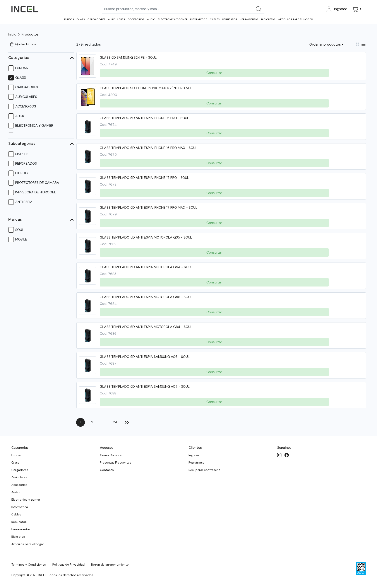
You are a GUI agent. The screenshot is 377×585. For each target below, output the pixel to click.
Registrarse (196, 462)
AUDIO (151, 19)
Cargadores (19, 470)
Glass (15, 462)
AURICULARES (116, 19)
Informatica (19, 507)
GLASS (81, 19)
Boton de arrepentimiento (110, 564)
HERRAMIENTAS (249, 19)
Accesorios (19, 485)
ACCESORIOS (136, 19)
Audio (15, 492)
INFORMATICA (198, 19)
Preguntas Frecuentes (115, 462)
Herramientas (21, 529)
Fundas (16, 455)
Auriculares (19, 477)
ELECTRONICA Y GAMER (173, 19)
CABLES (215, 19)
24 (115, 422)
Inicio (12, 34)
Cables (16, 514)
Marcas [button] (15, 219)
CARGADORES (96, 19)
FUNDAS (69, 19)
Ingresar (194, 455)
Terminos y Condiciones (28, 564)
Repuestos (19, 522)
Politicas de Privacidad (68, 564)
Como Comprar (111, 455)
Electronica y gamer (25, 499)
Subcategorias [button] (21, 143)
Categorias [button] (18, 57)
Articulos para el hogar (27, 544)
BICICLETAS (268, 19)
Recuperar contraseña (204, 470)
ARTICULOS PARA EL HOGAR (295, 19)
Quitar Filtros (25, 44)
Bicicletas (18, 537)
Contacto (107, 470)
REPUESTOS (229, 19)
